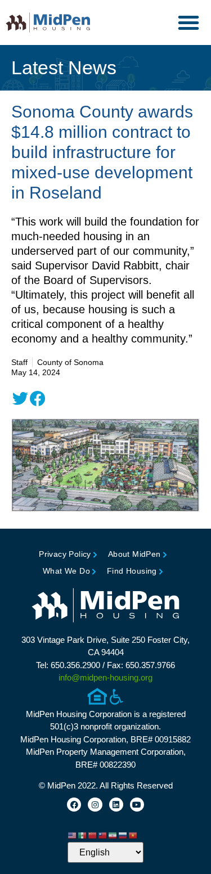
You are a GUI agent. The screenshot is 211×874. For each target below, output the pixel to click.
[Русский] (123, 834)
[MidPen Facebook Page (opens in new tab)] (74, 805)
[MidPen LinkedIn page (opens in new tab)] (116, 805)
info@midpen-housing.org (105, 677)
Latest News (63, 67)
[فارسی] (113, 834)
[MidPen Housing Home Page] (106, 606)
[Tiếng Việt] (133, 834)
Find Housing (132, 570)
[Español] (83, 834)
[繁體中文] (103, 834)
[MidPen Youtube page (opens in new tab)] (137, 805)
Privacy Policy (65, 553)
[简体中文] (93, 834)
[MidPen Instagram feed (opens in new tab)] (95, 805)
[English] (73, 834)
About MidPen (134, 553)
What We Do (66, 570)
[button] (188, 22)
